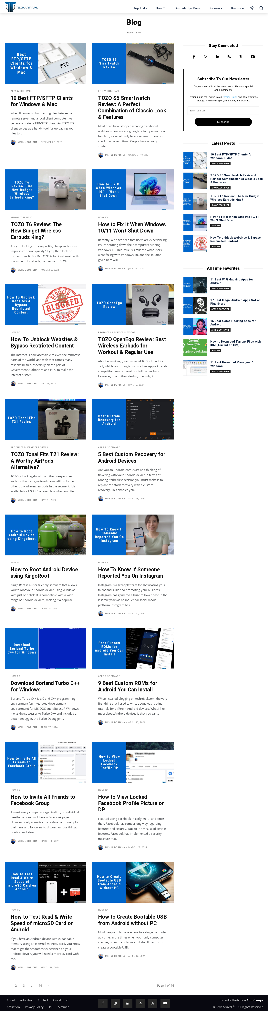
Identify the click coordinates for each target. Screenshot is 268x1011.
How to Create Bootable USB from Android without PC (132, 920)
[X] (241, 57)
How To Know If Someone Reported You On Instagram (130, 572)
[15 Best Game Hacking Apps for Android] (195, 326)
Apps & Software (21, 91)
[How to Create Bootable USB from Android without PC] (133, 882)
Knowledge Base (108, 91)
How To (103, 217)
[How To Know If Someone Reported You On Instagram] (133, 535)
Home (130, 32)
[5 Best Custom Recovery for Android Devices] (133, 419)
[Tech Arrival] (21, 7)
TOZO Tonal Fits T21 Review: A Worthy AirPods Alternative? (45, 460)
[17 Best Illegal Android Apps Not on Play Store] (195, 305)
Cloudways (255, 1000)
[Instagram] (206, 57)
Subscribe (223, 121)
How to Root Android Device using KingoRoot (44, 572)
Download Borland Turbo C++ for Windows (45, 686)
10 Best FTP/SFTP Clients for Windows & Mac (42, 101)
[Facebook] (194, 57)
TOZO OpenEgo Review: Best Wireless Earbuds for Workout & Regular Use (132, 345)
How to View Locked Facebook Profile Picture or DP (131, 803)
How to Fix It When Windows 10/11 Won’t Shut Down (132, 227)
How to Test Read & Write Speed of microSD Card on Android (42, 923)
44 (40, 985)
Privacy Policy (229, 97)
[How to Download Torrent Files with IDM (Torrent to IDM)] (195, 347)
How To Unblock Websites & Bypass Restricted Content (44, 342)
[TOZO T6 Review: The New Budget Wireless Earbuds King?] (45, 189)
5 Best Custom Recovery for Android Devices (131, 457)
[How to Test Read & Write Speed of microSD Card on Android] (45, 882)
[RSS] (229, 57)
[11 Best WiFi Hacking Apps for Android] (195, 285)
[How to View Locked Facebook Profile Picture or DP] (133, 762)
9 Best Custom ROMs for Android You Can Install (127, 686)
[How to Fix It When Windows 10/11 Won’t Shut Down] (133, 189)
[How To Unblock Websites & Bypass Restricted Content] (45, 304)
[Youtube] (253, 57)
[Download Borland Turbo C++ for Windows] (45, 648)
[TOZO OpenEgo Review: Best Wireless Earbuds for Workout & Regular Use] (133, 304)
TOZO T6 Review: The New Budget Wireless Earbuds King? (36, 230)
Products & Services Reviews (116, 332)
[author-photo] (14, 142)
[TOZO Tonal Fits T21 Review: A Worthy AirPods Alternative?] (45, 419)
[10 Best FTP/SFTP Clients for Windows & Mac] (45, 63)
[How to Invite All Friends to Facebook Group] (45, 762)
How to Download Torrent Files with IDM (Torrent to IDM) (235, 343)
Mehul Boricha (27, 142)
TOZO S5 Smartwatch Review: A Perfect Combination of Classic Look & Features (132, 107)
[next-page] (48, 985)
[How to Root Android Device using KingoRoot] (45, 535)
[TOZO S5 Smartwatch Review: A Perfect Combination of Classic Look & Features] (133, 63)
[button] (261, 8)
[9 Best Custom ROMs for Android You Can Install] (133, 648)
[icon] (252, 7)
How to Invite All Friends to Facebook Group (43, 800)
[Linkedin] (217, 57)
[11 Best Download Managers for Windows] (195, 368)
